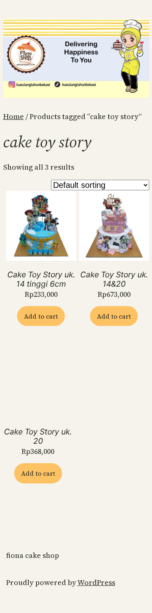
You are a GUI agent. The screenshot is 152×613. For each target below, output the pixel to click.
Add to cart (41, 316)
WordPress (96, 582)
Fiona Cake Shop (32, 555)
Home (13, 116)
